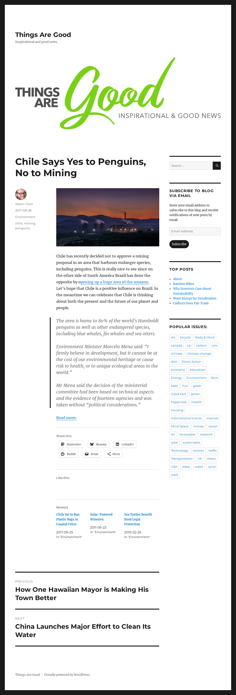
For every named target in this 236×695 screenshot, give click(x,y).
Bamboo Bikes (183, 284)
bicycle (185, 337)
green (195, 394)
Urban (211, 458)
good (197, 386)
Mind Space (180, 426)
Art (173, 337)
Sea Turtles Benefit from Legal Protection (138, 519)
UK (200, 458)
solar (174, 442)
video (186, 466)
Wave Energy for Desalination (194, 298)
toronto (198, 450)
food (174, 386)
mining (29, 223)
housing (177, 410)
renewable (187, 434)
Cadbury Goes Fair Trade (191, 303)
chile (19, 223)
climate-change (199, 353)
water (199, 466)
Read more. (66, 417)
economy (178, 370)
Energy (176, 378)
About (177, 279)
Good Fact (178, 394)
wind (211, 466)
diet (174, 361)
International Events (186, 418)
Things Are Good (43, 35)
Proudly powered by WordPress (67, 675)
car (189, 345)
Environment (25, 217)
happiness (179, 402)
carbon (201, 345)
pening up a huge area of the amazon (114, 282)
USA (174, 466)
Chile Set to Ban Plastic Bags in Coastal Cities (68, 519)
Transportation (182, 458)
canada (176, 345)
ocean (213, 426)
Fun (185, 386)
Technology (179, 450)
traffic (213, 450)
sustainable (191, 442)
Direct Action (191, 361)
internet (212, 418)
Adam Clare (24, 204)
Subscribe (179, 244)
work (174, 475)
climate (177, 353)
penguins (22, 228)
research (206, 434)
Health (196, 402)
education (197, 370)
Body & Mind (204, 337)
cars (214, 345)
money (198, 426)
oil (173, 434)
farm (214, 378)
